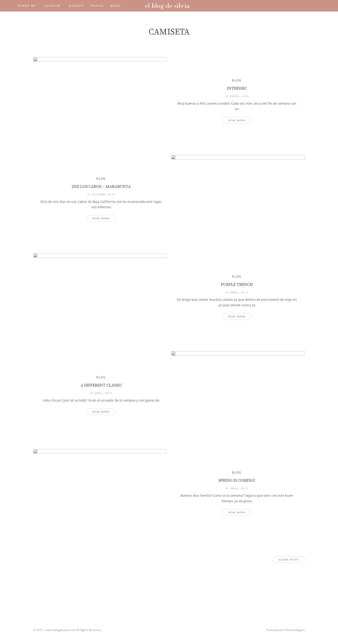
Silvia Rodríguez (294, 630)
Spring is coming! (236, 480)
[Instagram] (291, 6)
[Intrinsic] (100, 101)
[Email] (310, 6)
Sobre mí (27, 6)
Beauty (76, 6)
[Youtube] (297, 6)
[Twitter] (284, 6)
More (115, 6)
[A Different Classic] (238, 395)
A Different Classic (101, 385)
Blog (237, 80)
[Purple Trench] (100, 297)
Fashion (52, 6)
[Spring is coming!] (100, 493)
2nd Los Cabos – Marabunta (101, 186)
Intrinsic (237, 88)
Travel (97, 6)
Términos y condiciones (72, 17)
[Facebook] (278, 6)
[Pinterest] (304, 6)
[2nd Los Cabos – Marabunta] (238, 199)
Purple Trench (237, 284)
